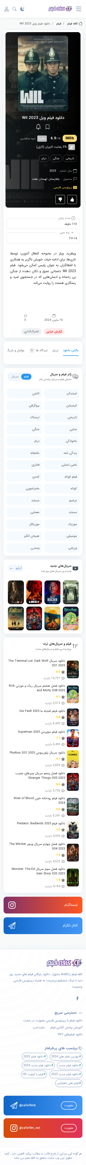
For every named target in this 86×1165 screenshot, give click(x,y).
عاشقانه (34, 453)
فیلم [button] (26, 376)
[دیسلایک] (60, 199)
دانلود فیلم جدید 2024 (37, 1065)
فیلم (58, 23)
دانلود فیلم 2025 (33, 1056)
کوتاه (74, 488)
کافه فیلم (72, 23)
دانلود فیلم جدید (69, 1065)
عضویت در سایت (34, 1020)
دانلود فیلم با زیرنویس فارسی (64, 1020)
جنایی (73, 429)
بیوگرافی (34, 405)
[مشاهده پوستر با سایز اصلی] (43, 73)
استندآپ (71, 393)
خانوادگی (71, 441)
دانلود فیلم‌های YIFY (70, 1034)
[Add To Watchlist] (47, 127)
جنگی (56, 158)
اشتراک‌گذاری (31, 331)
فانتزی (35, 464)
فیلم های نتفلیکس (68, 1083)
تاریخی (70, 158)
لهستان (43, 179)
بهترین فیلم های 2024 (65, 1056)
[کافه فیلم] (60, 9)
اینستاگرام (71, 904)
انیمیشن (71, 405)
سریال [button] (15, 376)
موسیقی (71, 536)
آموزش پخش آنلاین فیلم (66, 1027)
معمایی (34, 512)
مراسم (73, 500)
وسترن (35, 547)
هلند (35, 179)
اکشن (35, 393)
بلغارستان (53, 179)
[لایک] (72, 199)
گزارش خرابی (54, 331)
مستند (35, 500)
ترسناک (34, 417)
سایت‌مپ (39, 1027)
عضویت (68, 1105)
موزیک (72, 524)
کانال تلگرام (70, 925)
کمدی (35, 476)
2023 (52, 171)
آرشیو (19, 568)
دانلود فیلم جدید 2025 (65, 1074)
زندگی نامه (70, 453)
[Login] (7, 9)
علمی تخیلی (69, 464)
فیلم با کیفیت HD (33, 1074)
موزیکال (34, 524)
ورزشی (72, 547)
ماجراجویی (32, 488)
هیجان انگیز (31, 536)
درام (44, 158)
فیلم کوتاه (71, 476)
